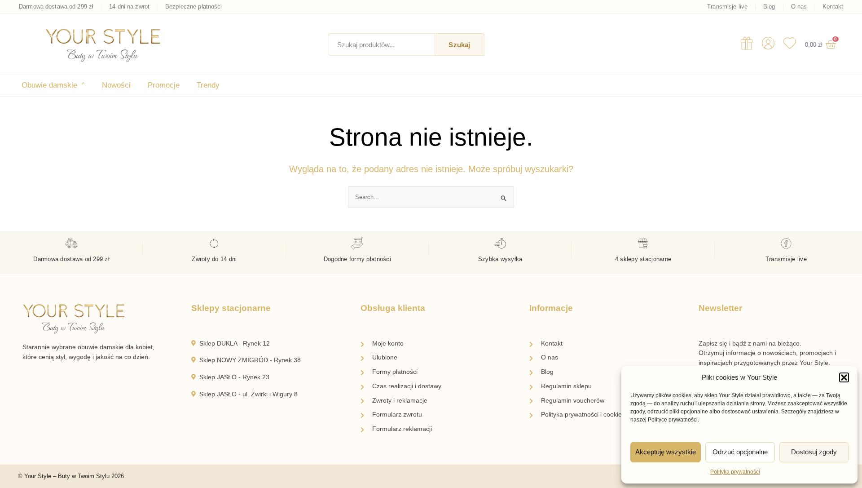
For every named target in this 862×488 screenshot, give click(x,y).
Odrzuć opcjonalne (740, 452)
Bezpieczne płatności (193, 7)
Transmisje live (727, 7)
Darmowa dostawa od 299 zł (56, 7)
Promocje (164, 85)
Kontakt (832, 7)
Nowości (116, 85)
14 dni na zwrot (129, 7)
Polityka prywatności (735, 472)
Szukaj (459, 45)
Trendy (208, 85)
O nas (799, 7)
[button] (844, 377)
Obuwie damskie (53, 85)
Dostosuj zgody (814, 452)
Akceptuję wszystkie (665, 452)
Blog (769, 7)
